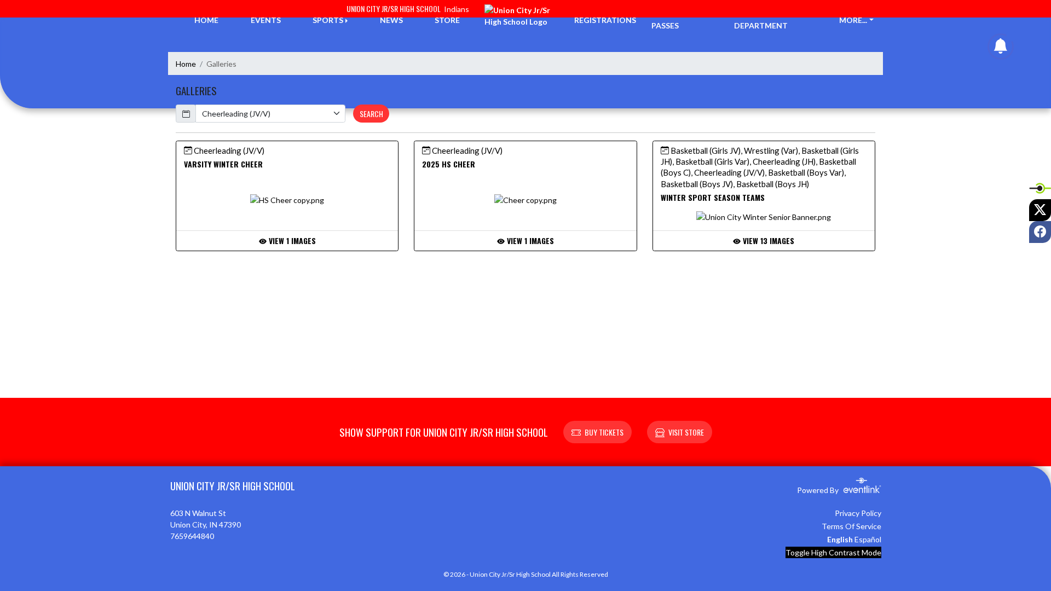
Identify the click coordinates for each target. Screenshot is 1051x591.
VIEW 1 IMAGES (291, 240)
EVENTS (266, 20)
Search (371, 113)
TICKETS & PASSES (671, 19)
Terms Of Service (851, 526)
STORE (447, 20)
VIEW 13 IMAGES (767, 240)
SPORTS (328, 20)
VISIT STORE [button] (686, 432)
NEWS (391, 20)
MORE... (853, 20)
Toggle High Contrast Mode (833, 552)
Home (186, 63)
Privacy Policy (858, 513)
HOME (206, 20)
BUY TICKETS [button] (604, 432)
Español (867, 539)
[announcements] (1000, 48)
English (840, 539)
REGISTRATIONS (605, 20)
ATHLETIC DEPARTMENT (761, 19)
